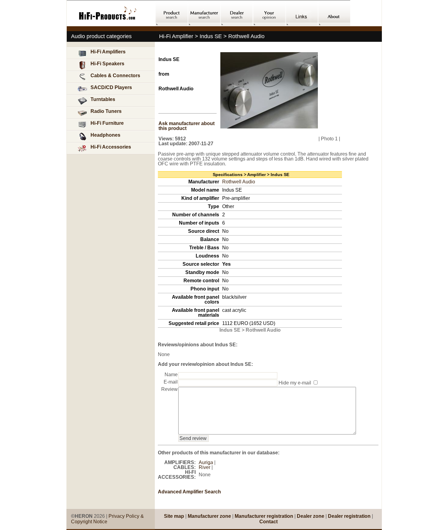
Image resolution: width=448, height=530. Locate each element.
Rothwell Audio (238, 181)
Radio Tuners (106, 111)
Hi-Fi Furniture (107, 123)
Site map (174, 516)
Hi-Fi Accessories (111, 147)
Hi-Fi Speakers (107, 63)
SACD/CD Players (111, 87)
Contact (268, 521)
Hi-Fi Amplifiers (108, 51)
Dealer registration (349, 516)
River (204, 467)
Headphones (105, 135)
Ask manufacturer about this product (186, 126)
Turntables (103, 99)
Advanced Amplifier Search (189, 491)
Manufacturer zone (209, 516)
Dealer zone (310, 516)
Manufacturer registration (264, 516)
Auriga (206, 462)
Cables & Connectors (115, 75)
